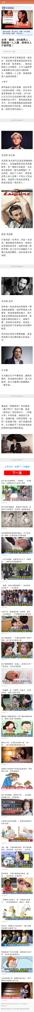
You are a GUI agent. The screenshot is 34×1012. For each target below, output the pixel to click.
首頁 (3, 2)
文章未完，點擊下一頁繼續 (17, 466)
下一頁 (17, 473)
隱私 (18, 1009)
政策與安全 (10, 1009)
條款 (15, 1009)
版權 (21, 1009)
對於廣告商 (26, 1009)
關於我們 (3, 1009)
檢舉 (13, 52)
